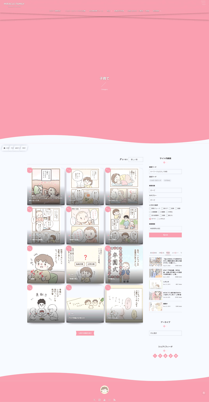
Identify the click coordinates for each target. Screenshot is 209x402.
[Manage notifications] (204, 393)
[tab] (153, 252)
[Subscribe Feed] (114, 400)
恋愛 (172, 208)
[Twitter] (94, 400)
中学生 (170, 212)
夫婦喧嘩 (154, 212)
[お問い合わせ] (109, 400)
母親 (163, 215)
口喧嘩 (162, 212)
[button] (203, 3)
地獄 (178, 208)
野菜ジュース (155, 208)
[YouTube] (104, 400)
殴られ (170, 215)
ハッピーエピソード (155, 180)
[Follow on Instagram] (160, 355)
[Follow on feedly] (176, 355)
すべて (153, 219)
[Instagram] (99, 400)
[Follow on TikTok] (170, 355)
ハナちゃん (167, 180)
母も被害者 (155, 215)
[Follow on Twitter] (155, 355)
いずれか (162, 219)
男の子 (165, 208)
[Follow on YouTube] (165, 355)
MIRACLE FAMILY (14, 4)
